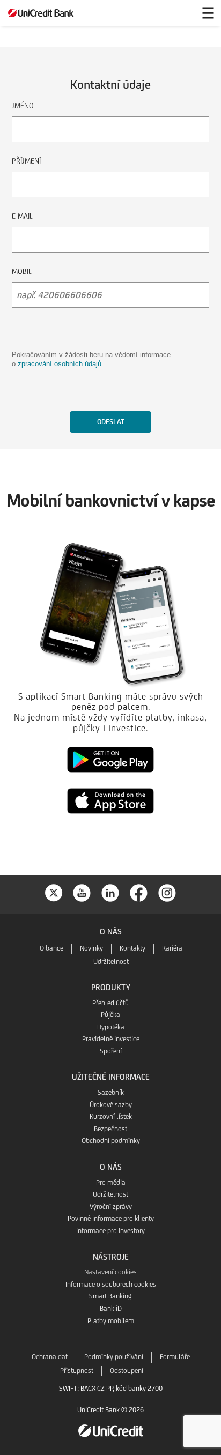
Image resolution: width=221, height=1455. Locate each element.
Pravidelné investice (110, 1039)
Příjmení (26, 161)
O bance (51, 948)
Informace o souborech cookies (110, 1284)
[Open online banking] (182, 13)
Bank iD (111, 1308)
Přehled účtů (110, 1003)
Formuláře (175, 1357)
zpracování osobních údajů (59, 364)
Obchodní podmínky (111, 1141)
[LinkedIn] (110, 891)
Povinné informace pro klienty (111, 1218)
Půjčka (110, 1015)
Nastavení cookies (110, 1272)
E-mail (22, 216)
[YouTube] (82, 891)
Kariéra (172, 948)
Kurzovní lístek (111, 1116)
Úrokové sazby (111, 1105)
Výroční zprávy (111, 1206)
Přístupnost (76, 1371)
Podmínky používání (113, 1357)
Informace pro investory (110, 1231)
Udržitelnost (111, 961)
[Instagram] (167, 891)
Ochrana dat (50, 1357)
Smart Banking (110, 1296)
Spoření (111, 1051)
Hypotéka (110, 1027)
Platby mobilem (110, 1321)
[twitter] (53, 891)
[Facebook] (139, 891)
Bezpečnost (110, 1129)
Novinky (91, 948)
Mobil (22, 271)
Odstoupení (126, 1371)
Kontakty (132, 948)
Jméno (23, 105)
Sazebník (111, 1092)
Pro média (111, 1182)
